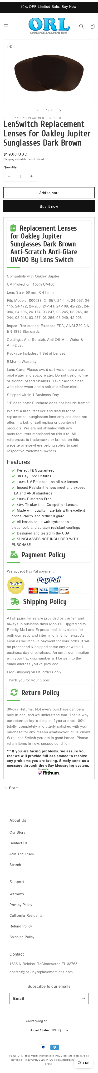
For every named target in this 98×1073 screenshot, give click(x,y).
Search (15, 864)
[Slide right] (60, 110)
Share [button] (14, 787)
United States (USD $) (46, 1030)
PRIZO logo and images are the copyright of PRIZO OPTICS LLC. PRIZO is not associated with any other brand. (50, 1059)
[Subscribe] (83, 998)
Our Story (17, 832)
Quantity (10, 167)
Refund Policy (21, 926)
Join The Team (22, 853)
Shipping (9, 159)
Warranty (17, 894)
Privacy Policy (21, 904)
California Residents (26, 915)
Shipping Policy (22, 936)
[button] (6, 26)
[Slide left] (38, 110)
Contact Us (19, 843)
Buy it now (49, 206)
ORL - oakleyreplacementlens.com (36, 1055)
